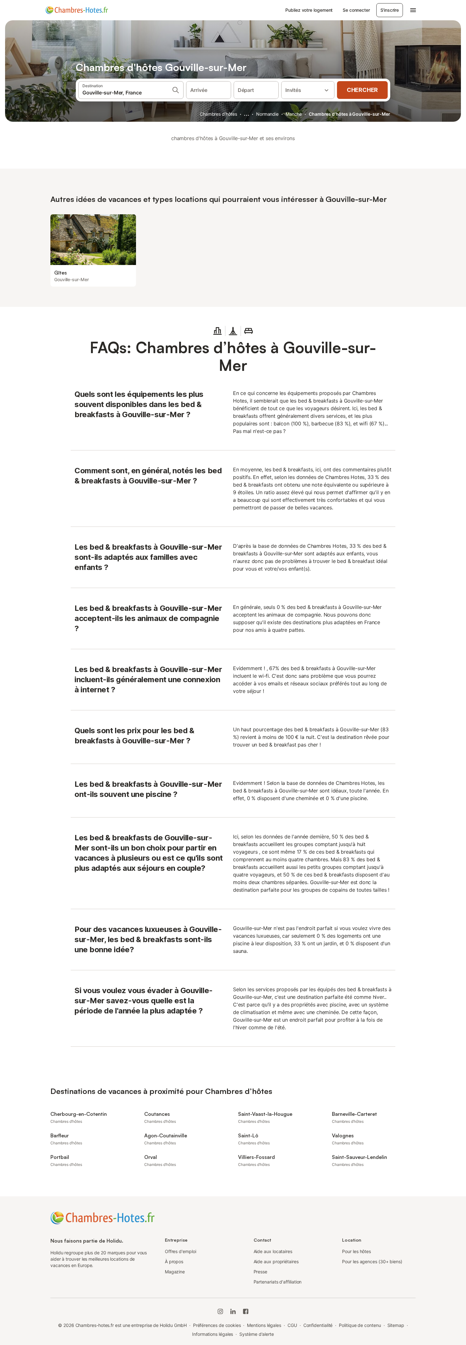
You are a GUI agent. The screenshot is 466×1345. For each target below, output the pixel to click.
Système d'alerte (256, 1334)
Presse (261, 1271)
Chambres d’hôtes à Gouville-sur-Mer (349, 114)
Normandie (267, 114)
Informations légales (212, 1334)
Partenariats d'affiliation (278, 1281)
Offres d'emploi (180, 1251)
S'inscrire (389, 10)
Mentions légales (264, 1325)
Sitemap (395, 1325)
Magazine (175, 1271)
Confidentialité (318, 1325)
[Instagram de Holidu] (220, 1311)
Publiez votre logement (309, 10)
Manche (294, 114)
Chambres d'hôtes (218, 114)
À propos (174, 1261)
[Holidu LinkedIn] (233, 1311)
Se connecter (356, 10)
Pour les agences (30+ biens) (372, 1261)
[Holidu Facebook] (245, 1311)
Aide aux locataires (273, 1251)
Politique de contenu (360, 1325)
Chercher (362, 90)
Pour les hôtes (356, 1251)
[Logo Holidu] (76, 10)
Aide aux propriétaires (276, 1261)
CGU (292, 1325)
